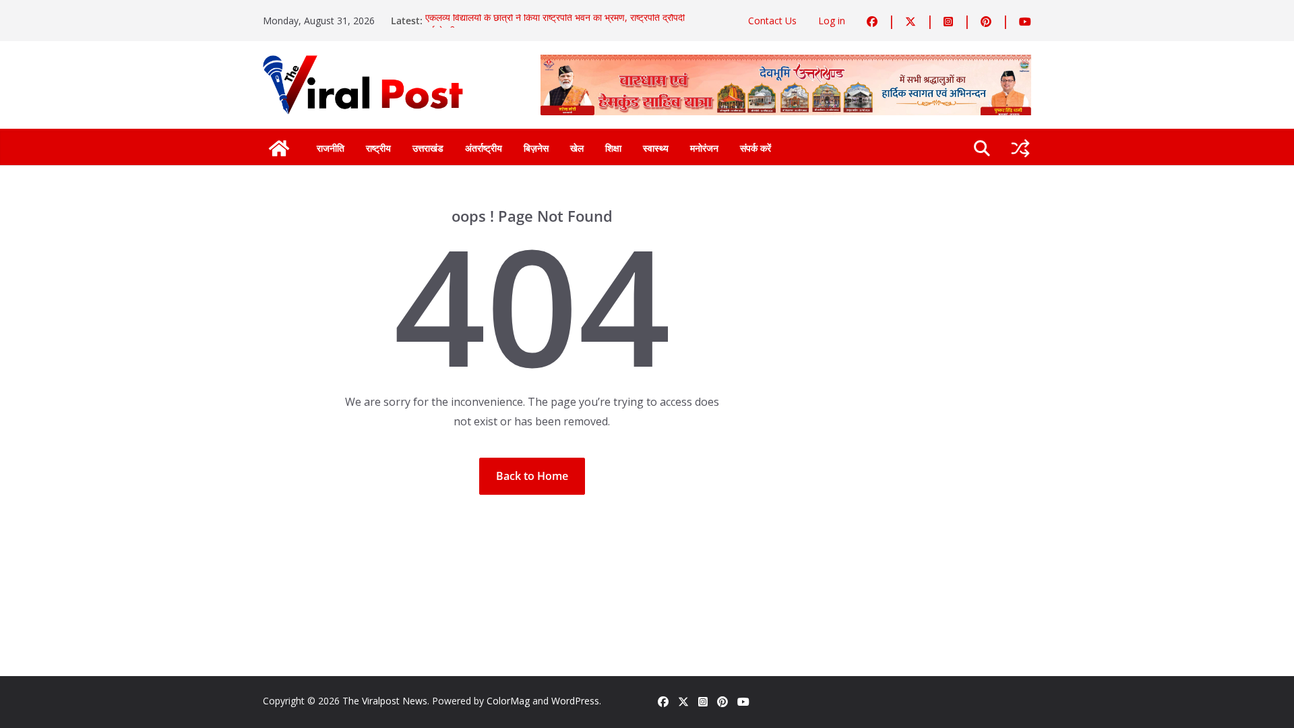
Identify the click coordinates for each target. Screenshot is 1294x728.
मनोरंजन (704, 148)
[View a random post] (1020, 148)
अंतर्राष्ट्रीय (483, 148)
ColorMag (508, 700)
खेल (577, 148)
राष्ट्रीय (378, 148)
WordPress (575, 700)
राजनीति (330, 148)
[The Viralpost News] (279, 148)
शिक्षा (613, 148)
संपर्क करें (755, 148)
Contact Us (772, 20)
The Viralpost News (384, 700)
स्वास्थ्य (656, 148)
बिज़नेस (536, 148)
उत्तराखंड (427, 148)
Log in (831, 20)
